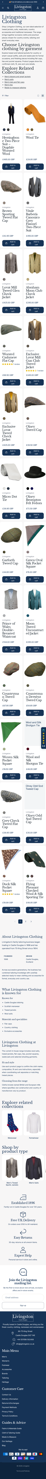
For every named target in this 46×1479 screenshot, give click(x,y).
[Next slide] (41, 1125)
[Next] (31, 921)
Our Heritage (7, 1441)
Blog (4, 1445)
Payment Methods (9, 1407)
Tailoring (5, 1378)
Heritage (5, 1382)
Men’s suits (9, 79)
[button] (43, 738)
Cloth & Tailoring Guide (11, 1433)
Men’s (4, 1356)
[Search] (8, 8)
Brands (5, 1373)
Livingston (25, 1466)
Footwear (5, 1365)
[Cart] (43, 8)
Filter (7, 96)
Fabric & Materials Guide (12, 1428)
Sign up (23, 1305)
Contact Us (6, 1395)
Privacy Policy (7, 1411)
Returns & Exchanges (10, 1403)
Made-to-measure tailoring (15, 88)
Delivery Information (10, 1399)
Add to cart (12, 166)
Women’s (5, 1361)
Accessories (7, 1369)
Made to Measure (9, 1437)
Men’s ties (9, 85)
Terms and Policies (23, 1471)
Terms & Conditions (9, 1416)
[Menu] (3, 8)
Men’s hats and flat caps (14, 82)
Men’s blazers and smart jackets (18, 76)
